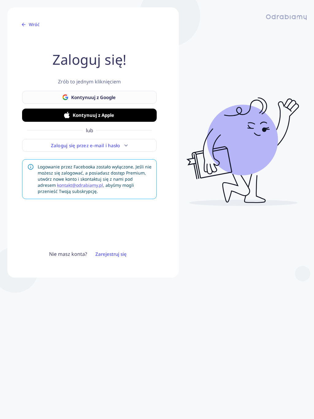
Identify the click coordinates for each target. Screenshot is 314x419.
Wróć (34, 24)
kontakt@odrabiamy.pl (80, 185)
